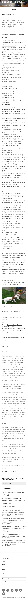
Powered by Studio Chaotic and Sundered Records (13, 597)
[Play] (3, 323)
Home (3, 561)
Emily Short (14, 269)
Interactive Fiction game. (8, 45)
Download (19, 325)
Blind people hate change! (8, 506)
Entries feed (5, 576)
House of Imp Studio (13, 2)
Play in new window (12, 325)
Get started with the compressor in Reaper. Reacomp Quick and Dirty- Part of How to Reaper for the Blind (13, 520)
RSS (12, 330)
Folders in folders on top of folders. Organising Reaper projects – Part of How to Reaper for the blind (14, 528)
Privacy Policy (5, 558)
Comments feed (6, 579)
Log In (3, 564)
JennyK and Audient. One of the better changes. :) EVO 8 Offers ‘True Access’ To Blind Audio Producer (13, 500)
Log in (3, 573)
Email (9, 330)
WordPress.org (6, 581)
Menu (14, 9)
